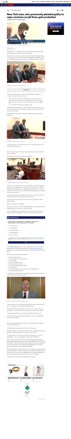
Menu (33, 1)
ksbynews (2, 4)
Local (38, 1)
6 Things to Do (66, 4)
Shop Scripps (59, 1)
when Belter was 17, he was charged (18, 211)
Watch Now (66, 1)
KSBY (5, 4)
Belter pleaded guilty (15, 246)
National (42, 1)
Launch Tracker (60, 4)
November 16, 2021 (28, 104)
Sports (53, 1)
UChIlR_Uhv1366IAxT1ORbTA (7, 4)
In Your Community (54, 4)
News (8, 10)
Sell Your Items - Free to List (21, 365)
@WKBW (41, 102)
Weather (48, 1)
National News (16, 10)
